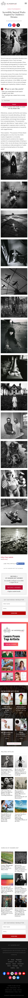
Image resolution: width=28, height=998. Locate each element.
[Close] (25, 477)
